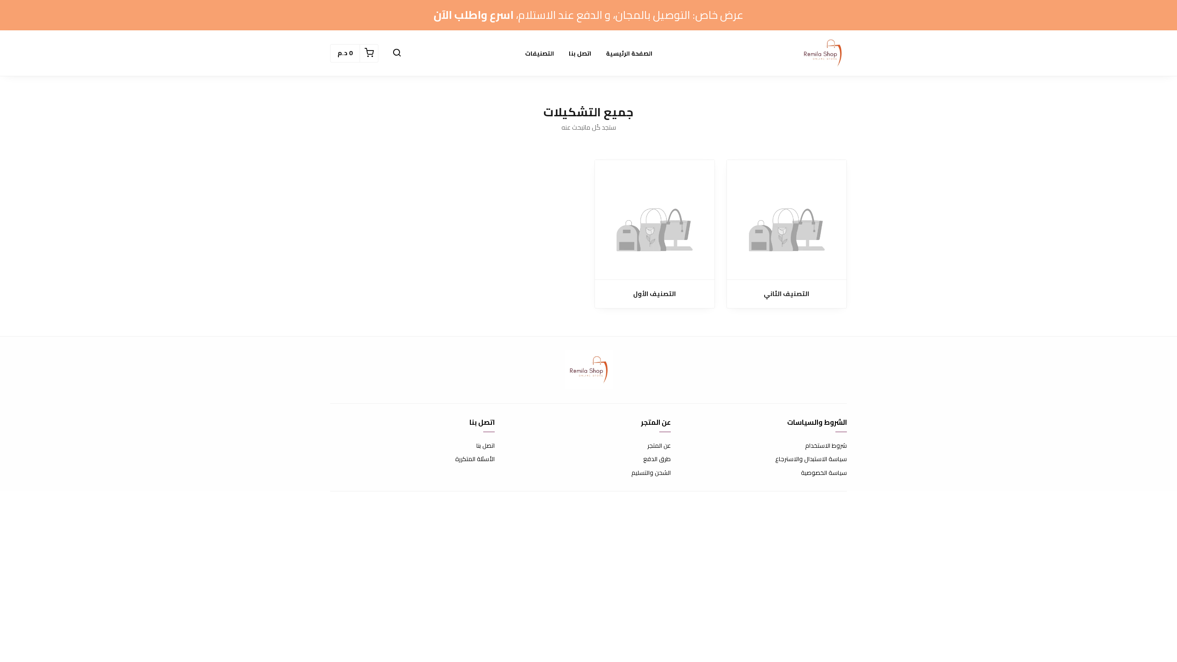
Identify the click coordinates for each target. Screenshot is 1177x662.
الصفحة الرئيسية (629, 53)
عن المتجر (659, 446)
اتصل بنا (580, 53)
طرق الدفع (657, 459)
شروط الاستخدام (826, 446)
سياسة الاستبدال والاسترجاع (811, 459)
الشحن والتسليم (651, 473)
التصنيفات (539, 53)
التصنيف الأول (654, 294)
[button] (397, 53)
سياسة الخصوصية (824, 473)
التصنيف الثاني (786, 294)
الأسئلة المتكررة (475, 459)
